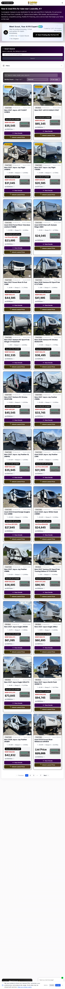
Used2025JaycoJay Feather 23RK (46, 455)
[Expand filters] (61, 66)
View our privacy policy (25, 987)
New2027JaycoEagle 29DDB (16, 627)
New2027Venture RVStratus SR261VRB (15, 398)
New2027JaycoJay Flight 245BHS (14, 168)
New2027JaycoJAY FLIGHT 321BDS (15, 111)
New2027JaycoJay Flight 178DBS (44, 168)
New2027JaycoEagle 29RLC (46, 627)
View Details (18, 133)
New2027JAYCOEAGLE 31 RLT (46, 110)
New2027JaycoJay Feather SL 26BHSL (16, 455)
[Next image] (29, 95)
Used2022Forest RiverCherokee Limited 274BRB (17, 226)
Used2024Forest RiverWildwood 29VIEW (43, 741)
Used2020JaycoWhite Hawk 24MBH (46, 513)
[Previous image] (5, 95)
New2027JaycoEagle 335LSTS (16, 682)
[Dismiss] (3, 980)
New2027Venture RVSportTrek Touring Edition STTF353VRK (47, 570)
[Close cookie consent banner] (62, 985)
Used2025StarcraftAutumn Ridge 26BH (45, 226)
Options (46, 985)
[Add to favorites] (30, 104)
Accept (58, 985)
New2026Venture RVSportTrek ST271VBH (47, 283)
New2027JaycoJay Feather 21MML (45, 398)
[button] (32, 32)
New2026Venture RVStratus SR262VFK (46, 341)
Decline (52, 985)
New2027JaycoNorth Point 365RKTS (45, 683)
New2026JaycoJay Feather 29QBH (15, 741)
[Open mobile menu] (62, 3)
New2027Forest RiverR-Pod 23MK (15, 283)
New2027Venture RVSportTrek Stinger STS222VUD (16, 341)
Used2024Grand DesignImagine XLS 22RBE (17, 513)
